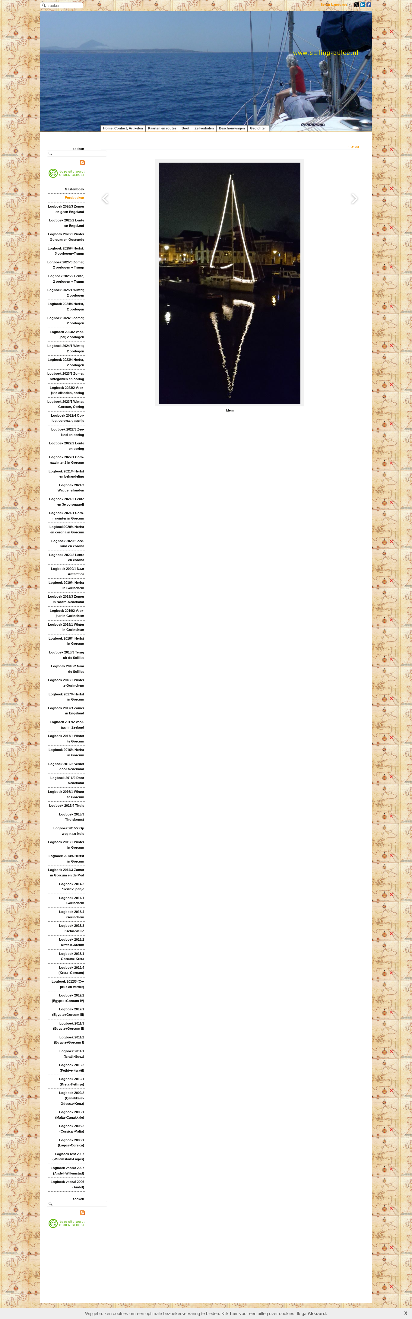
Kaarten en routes (162, 128)
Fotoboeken (74, 197)
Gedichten (258, 128)
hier (234, 1313)
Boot (185, 128)
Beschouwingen (232, 128)
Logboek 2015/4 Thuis (66, 805)
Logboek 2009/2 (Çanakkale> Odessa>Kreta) (71, 1098)
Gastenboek (74, 189)
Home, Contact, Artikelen (123, 128)
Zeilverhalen (204, 128)
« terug (353, 146)
